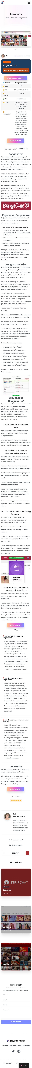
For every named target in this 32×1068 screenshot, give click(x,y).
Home (7, 18)
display (14, 149)
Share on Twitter (17, 845)
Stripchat (7, 890)
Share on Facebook (17, 840)
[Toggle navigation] (29, 2)
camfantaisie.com (19, 816)
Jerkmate (7, 927)
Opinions (14, 18)
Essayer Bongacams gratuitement (16, 70)
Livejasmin (7, 964)
